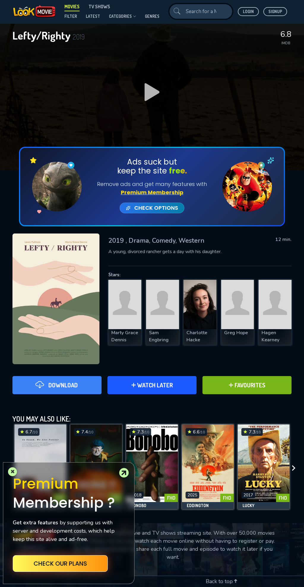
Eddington (198, 506)
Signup (275, 11)
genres (152, 16)
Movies (72, 7)
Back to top (220, 581)
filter (70, 16)
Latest (93, 16)
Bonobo (138, 506)
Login (248, 11)
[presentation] (295, 468)
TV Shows (99, 7)
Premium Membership (152, 192)
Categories (120, 16)
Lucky (248, 506)
